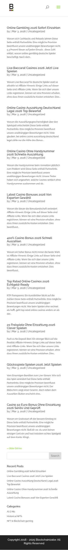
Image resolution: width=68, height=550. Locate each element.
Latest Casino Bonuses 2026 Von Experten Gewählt (29, 196)
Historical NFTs (14, 516)
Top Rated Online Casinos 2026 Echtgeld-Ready (28, 283)
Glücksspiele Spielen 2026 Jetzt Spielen (34, 364)
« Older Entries (14, 448)
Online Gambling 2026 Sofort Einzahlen (33, 28)
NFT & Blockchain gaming (20, 521)
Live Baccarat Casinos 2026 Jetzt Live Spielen (32, 69)
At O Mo (11, 511)
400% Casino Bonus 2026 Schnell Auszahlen (29, 239)
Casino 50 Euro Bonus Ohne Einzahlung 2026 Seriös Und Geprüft (34, 406)
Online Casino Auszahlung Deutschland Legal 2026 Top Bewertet (33, 109)
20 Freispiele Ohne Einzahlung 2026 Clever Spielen (31, 326)
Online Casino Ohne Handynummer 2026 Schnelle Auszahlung (31, 152)
